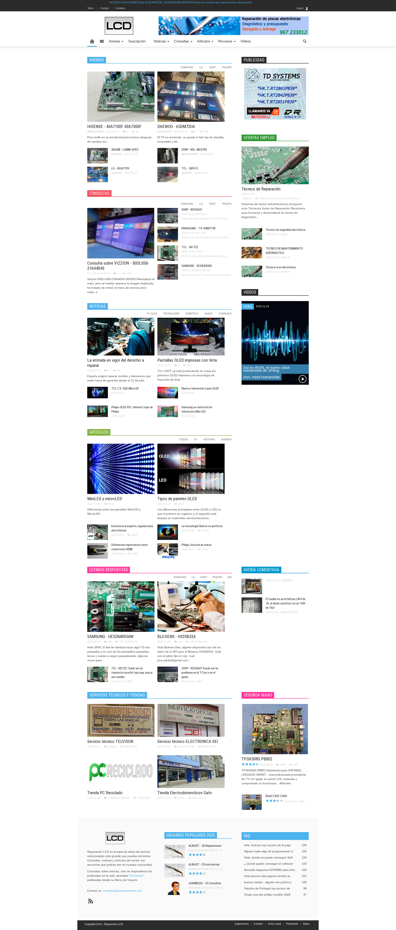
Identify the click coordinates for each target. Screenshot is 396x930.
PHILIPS (227, 67)
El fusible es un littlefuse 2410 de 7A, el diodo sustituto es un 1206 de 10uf (285, 603)
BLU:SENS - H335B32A (176, 636)
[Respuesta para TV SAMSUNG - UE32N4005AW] (120, 606)
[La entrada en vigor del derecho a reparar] (120, 336)
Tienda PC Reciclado (105, 792)
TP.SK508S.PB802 (257, 758)
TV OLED (152, 313)
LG (201, 67)
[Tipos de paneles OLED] (191, 468)
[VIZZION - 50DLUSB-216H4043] (120, 233)
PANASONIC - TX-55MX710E (199, 228)
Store (90, 8)
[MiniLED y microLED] (120, 468)
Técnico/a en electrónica (281, 267)
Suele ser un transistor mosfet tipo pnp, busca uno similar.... (131, 672)
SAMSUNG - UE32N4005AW (110, 636)
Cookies (120, 8)
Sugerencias (242, 923)
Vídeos (245, 41)
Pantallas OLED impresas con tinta (187, 360)
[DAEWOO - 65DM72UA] (191, 96)
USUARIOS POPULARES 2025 (190, 835)
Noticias (159, 43)
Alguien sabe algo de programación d (275, 851)
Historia (209, 439)
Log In (299, 8)
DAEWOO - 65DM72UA (176, 126)
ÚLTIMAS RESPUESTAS (108, 569)
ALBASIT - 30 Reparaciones (205, 846)
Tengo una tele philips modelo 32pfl (275, 894)
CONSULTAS (99, 193)
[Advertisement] (272, 456)
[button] (305, 41)
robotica (248, 306)
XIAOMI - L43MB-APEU (124, 149)
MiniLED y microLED (104, 498)
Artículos (202, 43)
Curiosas (225, 313)
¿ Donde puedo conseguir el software (275, 863)
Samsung (180, 577)
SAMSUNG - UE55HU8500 (197, 266)
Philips (217, 577)
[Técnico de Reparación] (275, 165)
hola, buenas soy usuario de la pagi (275, 845)
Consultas (180, 43)
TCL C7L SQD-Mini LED (125, 388)
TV (195, 439)
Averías (113, 43)
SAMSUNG (187, 67)
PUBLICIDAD (254, 59)
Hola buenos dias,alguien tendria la (275, 876)
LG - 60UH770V (120, 168)
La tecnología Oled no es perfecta (202, 526)
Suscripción (137, 41)
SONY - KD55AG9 (192, 209)
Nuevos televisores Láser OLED (200, 388)
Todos (183, 439)
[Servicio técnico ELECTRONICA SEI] (191, 720)
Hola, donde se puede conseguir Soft (275, 857)
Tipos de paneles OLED (177, 498)
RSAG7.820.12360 (276, 796)
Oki (229, 577)
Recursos (224, 43)
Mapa (306, 923)
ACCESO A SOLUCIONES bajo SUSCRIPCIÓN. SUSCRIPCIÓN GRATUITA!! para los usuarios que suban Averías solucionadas (132, 2)
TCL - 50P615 (190, 168)
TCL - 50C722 (190, 247)
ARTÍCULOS (98, 432)
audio (208, 313)
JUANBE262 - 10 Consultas (205, 883)
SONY (212, 67)
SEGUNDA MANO (258, 695)
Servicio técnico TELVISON (110, 741)
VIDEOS (250, 292)
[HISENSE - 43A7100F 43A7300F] (120, 96)
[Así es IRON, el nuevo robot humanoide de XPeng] (275, 342)
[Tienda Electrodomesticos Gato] (191, 771)
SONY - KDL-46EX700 (194, 149)
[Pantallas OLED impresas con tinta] (191, 336)
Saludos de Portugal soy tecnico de (275, 888)
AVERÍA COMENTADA (261, 569)
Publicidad (292, 923)
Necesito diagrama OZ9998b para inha (275, 869)
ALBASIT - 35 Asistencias (204, 864)
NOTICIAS (97, 306)
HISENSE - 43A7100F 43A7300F (114, 126)
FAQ (247, 835)
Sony (203, 577)
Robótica (192, 313)
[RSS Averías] (90, 901)
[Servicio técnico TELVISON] (120, 720)
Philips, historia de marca (196, 545)
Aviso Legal (274, 923)
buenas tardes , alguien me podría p (275, 882)
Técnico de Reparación (261, 188)
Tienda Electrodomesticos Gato (184, 792)
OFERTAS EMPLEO (259, 137)
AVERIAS (96, 59)
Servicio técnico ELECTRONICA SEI (187, 741)
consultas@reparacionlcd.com (122, 890)
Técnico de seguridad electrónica (285, 230)
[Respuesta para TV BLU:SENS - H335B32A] (191, 606)
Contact (104, 8)
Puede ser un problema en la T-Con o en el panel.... (200, 672)
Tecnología (171, 313)
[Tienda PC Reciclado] (120, 771)
